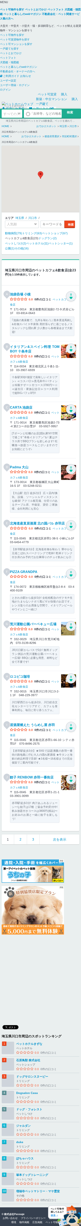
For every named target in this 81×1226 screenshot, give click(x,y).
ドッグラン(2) (47, 238)
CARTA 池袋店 (21, 407)
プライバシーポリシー (33, 1218)
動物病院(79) (13, 233)
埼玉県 (19, 218)
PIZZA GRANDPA (23, 572)
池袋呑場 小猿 (20, 294)
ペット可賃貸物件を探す (15, 39)
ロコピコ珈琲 (20, 676)
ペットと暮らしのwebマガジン (18, 66)
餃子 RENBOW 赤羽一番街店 (32, 777)
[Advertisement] (40, 978)
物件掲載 (24, 1222)
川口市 (32, 218)
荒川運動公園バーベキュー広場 (33, 624)
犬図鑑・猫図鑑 (9, 62)
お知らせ (25, 76)
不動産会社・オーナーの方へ (17, 71)
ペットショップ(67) (55, 233)
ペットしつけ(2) (15, 243)
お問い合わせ (10, 1218)
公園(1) (10, 248)
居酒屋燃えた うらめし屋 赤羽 (32, 725)
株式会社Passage (14, 1214)
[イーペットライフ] (33, 910)
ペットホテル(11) (37, 243)
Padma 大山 (19, 467)
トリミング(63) (32, 233)
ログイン (5, 89)
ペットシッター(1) (61, 243)
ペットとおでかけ (11, 53)
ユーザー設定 (8, 80)
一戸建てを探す (9, 48)
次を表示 (59, 839)
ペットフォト (8, 57)
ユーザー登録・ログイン (15, 85)
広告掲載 (37, 1222)
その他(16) (22, 248)
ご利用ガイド (11, 76)
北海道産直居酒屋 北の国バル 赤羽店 (37, 523)
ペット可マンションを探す (16, 44)
